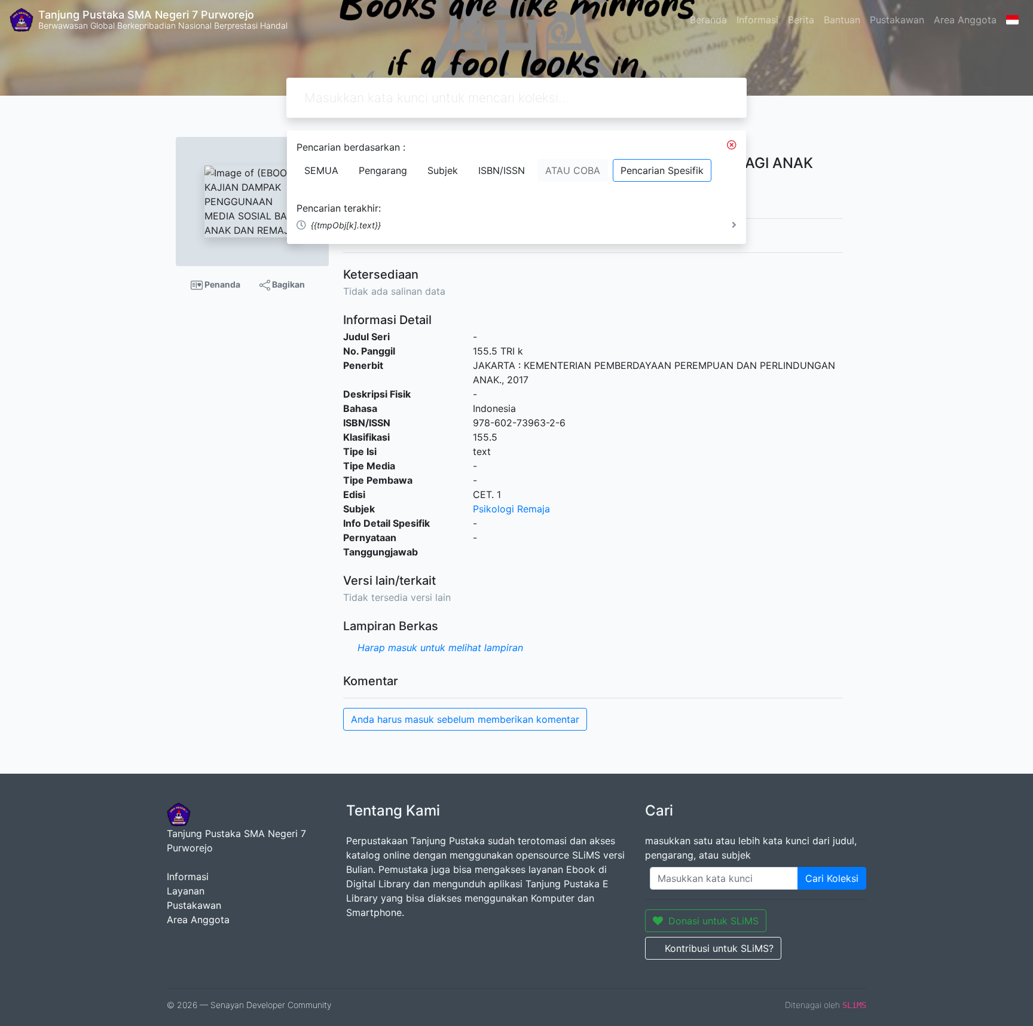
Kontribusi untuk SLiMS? (719, 948)
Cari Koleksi (831, 878)
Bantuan (842, 20)
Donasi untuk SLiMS (713, 921)
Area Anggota (965, 20)
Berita (801, 20)
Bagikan (287, 284)
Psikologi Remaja (511, 509)
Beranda (708, 20)
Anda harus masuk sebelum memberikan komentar (465, 719)
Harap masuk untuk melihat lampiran (440, 648)
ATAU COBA (572, 170)
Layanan (185, 891)
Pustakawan (897, 20)
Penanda (221, 284)
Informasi (757, 20)
